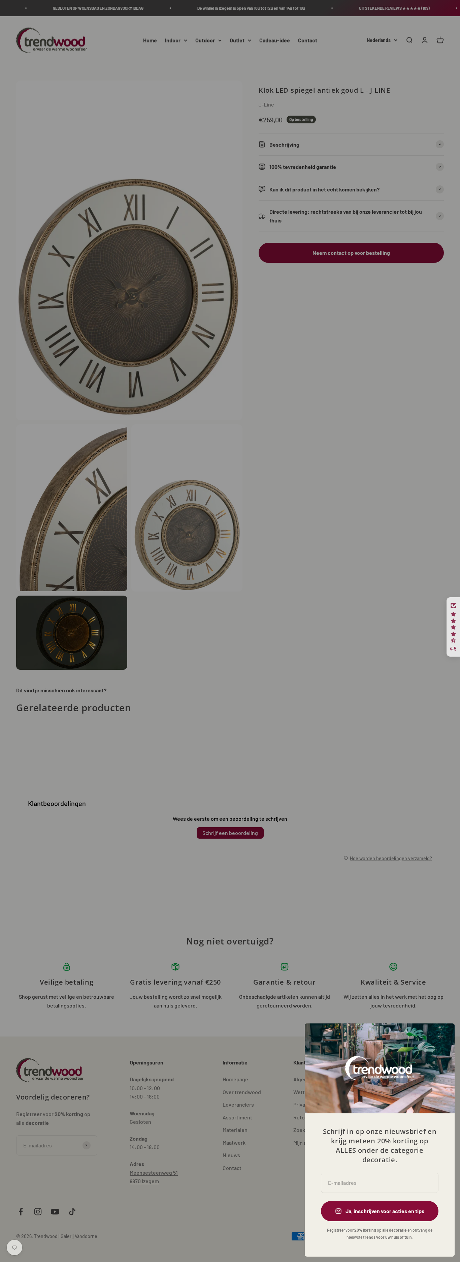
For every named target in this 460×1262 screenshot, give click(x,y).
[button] (453, 627)
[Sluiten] (440, 1037)
